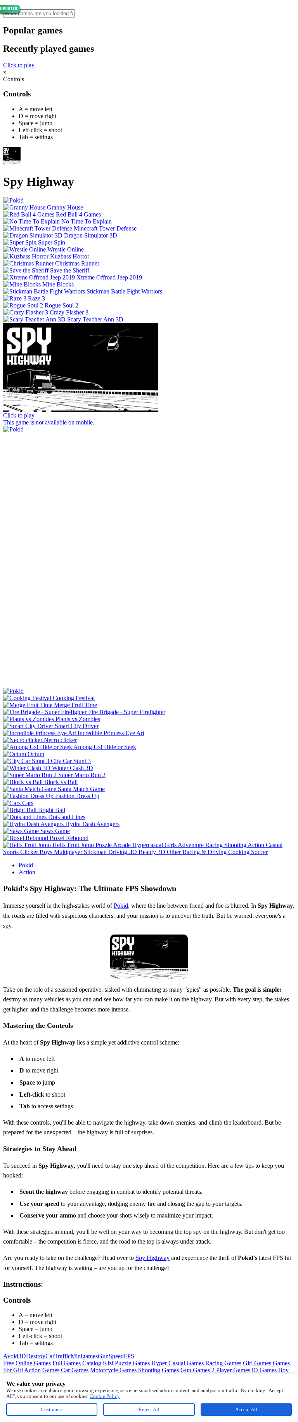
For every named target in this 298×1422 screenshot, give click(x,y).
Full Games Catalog (76, 1363)
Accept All (246, 1409)
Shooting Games (158, 1370)
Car (49, 1356)
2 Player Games (230, 1370)
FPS (129, 1356)
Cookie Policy (105, 1396)
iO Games (264, 1370)
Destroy (35, 1356)
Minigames (84, 1356)
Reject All (149, 1409)
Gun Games (195, 1370)
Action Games (41, 1370)
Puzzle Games (132, 1363)
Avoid (10, 1356)
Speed (116, 1356)
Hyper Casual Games (177, 1363)
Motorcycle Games (113, 1370)
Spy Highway (152, 1257)
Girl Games (257, 1363)
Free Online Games (27, 1363)
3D (22, 1356)
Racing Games (223, 1363)
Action (27, 872)
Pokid (26, 865)
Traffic (62, 1356)
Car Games (74, 1370)
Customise (52, 1409)
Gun (103, 1356)
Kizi (108, 1363)
